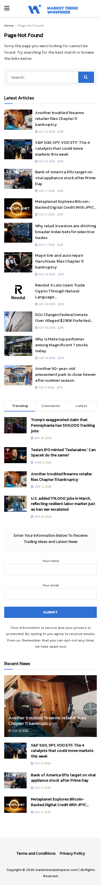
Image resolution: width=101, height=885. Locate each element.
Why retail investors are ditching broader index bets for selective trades (65, 231)
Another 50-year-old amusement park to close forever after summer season (65, 374)
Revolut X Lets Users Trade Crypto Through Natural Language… (60, 291)
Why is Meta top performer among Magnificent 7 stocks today (61, 345)
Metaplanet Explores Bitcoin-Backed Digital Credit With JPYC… (65, 204)
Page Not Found (31, 25)
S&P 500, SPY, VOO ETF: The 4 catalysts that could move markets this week (62, 148)
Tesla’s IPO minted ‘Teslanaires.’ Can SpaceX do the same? (63, 452)
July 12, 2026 (46, 131)
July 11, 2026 (46, 191)
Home (9, 25)
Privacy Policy (72, 853)
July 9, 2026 (46, 387)
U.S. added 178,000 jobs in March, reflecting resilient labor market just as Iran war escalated (63, 503)
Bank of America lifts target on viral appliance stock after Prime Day (65, 178)
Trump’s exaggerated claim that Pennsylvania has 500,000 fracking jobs (63, 425)
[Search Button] (86, 77)
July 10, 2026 (46, 274)
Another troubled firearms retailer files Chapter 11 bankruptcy (59, 118)
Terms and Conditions (36, 853)
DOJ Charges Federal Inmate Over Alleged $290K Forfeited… (64, 317)
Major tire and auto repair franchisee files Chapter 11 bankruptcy (59, 261)
